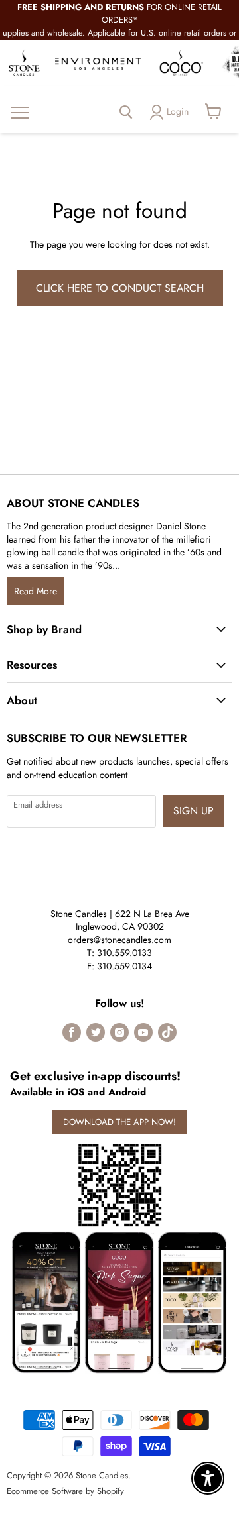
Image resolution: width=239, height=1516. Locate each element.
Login (178, 111)
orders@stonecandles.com (119, 939)
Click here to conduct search (120, 288)
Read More (35, 591)
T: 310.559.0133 (119, 952)
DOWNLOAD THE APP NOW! (119, 1122)
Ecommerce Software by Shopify (65, 1491)
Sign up (193, 810)
